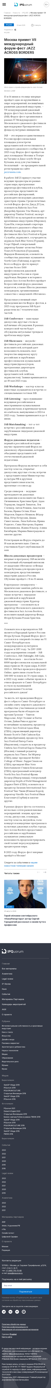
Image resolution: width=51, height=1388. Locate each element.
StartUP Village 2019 (12, 1085)
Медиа (4, 1054)
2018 (4, 1168)
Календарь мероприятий (14, 1004)
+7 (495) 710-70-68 (14, 1271)
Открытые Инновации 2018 (15, 1093)
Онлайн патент (8, 1233)
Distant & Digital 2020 (12, 1111)
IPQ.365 (25, 13)
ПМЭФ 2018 (8, 1134)
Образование (7, 1058)
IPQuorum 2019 (10, 1088)
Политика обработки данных (14, 1324)
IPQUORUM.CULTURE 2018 (14, 1125)
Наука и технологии (10, 1050)
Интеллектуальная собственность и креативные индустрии (22, 1027)
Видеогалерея (8, 1080)
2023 (4, 1150)
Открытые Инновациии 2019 (15, 1114)
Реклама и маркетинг (10, 1043)
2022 (4, 1154)
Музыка (5, 1065)
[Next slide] (45, 872)
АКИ (4, 1009)
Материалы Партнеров (13, 999)
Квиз (4, 989)
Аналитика (7, 974)
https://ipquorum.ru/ (16, 1354)
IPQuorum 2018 (10, 1099)
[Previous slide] (38, 872)
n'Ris (4, 1229)
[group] (25, 903)
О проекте (7, 1014)
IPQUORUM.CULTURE (12, 1091)
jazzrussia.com (12, 172)
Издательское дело (10, 1062)
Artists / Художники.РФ (11, 1226)
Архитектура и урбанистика (13, 1047)
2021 (3, 1157)
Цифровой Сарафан (10, 1237)
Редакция (6, 1250)
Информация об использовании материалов (20, 1329)
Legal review (7, 979)
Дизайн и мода (8, 1039)
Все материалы (9, 968)
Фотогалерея (7, 1104)
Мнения (5, 1246)
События (6, 994)
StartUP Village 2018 (12, 1096)
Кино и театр (7, 1032)
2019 (4, 1165)
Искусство (6, 1036)
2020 (4, 1161)
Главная (7, 13)
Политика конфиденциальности (15, 1327)
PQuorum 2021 (9, 1108)
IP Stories (6, 984)
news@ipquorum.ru (15, 1273)
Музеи (4, 1069)
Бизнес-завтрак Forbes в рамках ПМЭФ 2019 (22, 1117)
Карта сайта (7, 1337)
